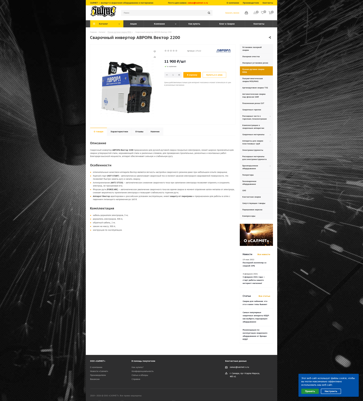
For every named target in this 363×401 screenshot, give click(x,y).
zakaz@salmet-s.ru (198, 3)
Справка (136, 379)
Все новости (264, 254)
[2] (168, 51)
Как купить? (137, 367)
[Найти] (209, 13)
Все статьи (264, 296)
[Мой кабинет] (246, 12)
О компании (96, 367)
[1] (165, 51)
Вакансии (95, 379)
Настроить (331, 391)
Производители (98, 375)
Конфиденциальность (143, 371)
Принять (310, 391)
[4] (173, 51)
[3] (171, 51)
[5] (176, 51)
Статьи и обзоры (140, 375)
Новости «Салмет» (99, 371)
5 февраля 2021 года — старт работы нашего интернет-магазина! (254, 280)
